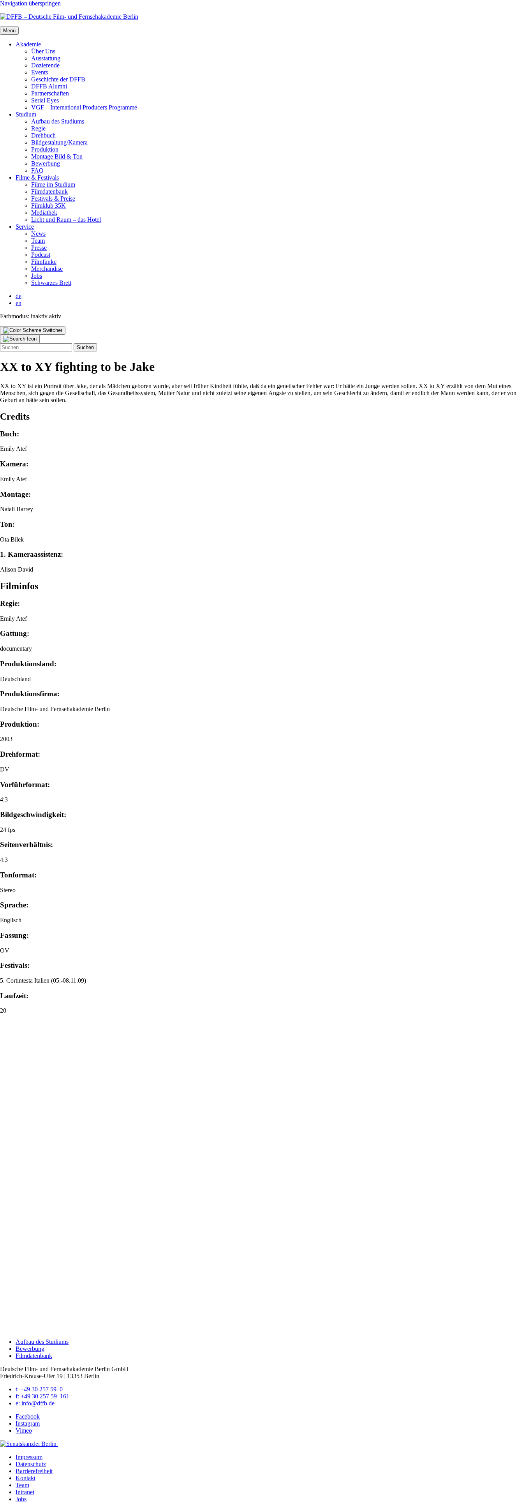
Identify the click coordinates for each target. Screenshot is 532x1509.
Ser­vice (25, 226)
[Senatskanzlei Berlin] (29, 1443)
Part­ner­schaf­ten (50, 93)
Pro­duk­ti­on (44, 149)
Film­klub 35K (48, 205)
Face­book (28, 1416)
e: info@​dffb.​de (35, 1403)
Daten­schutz (31, 1464)
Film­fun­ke (43, 261)
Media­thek (44, 212)
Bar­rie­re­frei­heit (34, 1471)
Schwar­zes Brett (51, 282)
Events (39, 72)
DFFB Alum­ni (49, 86)
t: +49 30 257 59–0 (39, 1389)
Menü (9, 31)
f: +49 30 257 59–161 (42, 1396)
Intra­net (25, 1492)
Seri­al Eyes (45, 100)
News (38, 233)
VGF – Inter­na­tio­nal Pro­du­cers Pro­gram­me (84, 107)
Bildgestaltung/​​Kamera (59, 142)
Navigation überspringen (30, 3)
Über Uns (43, 51)
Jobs (36, 275)
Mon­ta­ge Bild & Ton (57, 156)
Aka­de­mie (28, 44)
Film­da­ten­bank (49, 191)
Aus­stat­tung (45, 58)
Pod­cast (40, 254)
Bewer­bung (45, 163)
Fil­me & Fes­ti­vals (37, 177)
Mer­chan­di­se (47, 268)
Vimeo (24, 1430)
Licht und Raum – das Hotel (66, 219)
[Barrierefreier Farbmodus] (32, 330)
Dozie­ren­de (45, 65)
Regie (38, 128)
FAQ (37, 170)
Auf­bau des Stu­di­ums (57, 121)
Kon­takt (25, 1478)
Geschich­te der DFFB (58, 79)
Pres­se (39, 247)
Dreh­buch (43, 135)
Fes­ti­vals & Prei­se (53, 198)
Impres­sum (29, 1457)
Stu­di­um (26, 114)
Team (38, 240)
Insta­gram (28, 1423)
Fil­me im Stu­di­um (53, 184)
